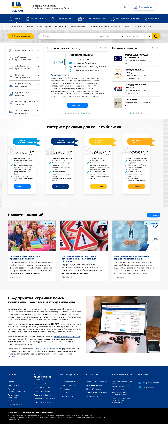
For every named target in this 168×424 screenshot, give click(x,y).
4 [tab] (73, 113)
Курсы (103, 223)
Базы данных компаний (94, 18)
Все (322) (76, 49)
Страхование (152, 223)
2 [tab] (68, 113)
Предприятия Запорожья (43, 402)
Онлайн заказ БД (92, 396)
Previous (100, 48)
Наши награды (44, 26)
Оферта (29, 26)
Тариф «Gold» (65, 389)
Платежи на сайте (142, 26)
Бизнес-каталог (38, 18)
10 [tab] (89, 113)
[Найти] (156, 36)
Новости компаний (122, 375)
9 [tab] (86, 113)
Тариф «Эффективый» (68, 381)
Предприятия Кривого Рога (44, 398)
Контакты (154, 18)
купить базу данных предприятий (44, 349)
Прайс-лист (12, 401)
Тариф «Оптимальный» (68, 385)
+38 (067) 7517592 (82, 59)
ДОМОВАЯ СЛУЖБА (81, 55)
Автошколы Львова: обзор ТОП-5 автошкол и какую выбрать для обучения (79, 258)
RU (125, 7)
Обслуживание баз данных (96, 393)
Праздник (49, 223)
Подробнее (77, 105)
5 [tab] (76, 113)
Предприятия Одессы (42, 395)
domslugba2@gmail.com (85, 63)
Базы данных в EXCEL (94, 385)
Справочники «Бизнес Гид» (96, 381)
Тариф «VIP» (64, 393)
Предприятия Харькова (43, 387)
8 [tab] (84, 113)
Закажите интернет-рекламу (67, 336)
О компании (16, 26)
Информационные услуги (128, 18)
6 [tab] (78, 113)
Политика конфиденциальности (104, 26)
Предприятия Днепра (42, 391)
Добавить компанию (21, 36)
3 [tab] (71, 113)
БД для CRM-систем (93, 389)
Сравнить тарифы (66, 396)
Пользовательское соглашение (70, 26)
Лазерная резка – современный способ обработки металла (120, 392)
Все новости (153, 215)
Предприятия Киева (41, 384)
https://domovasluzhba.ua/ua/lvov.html (90, 67)
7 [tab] (81, 113)
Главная (17, 18)
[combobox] (138, 36)
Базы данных (92, 375)
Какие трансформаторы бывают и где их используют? (121, 400)
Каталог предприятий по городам (42, 377)
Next (105, 48)
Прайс (127, 26)
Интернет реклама (64, 18)
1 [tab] (66, 113)
